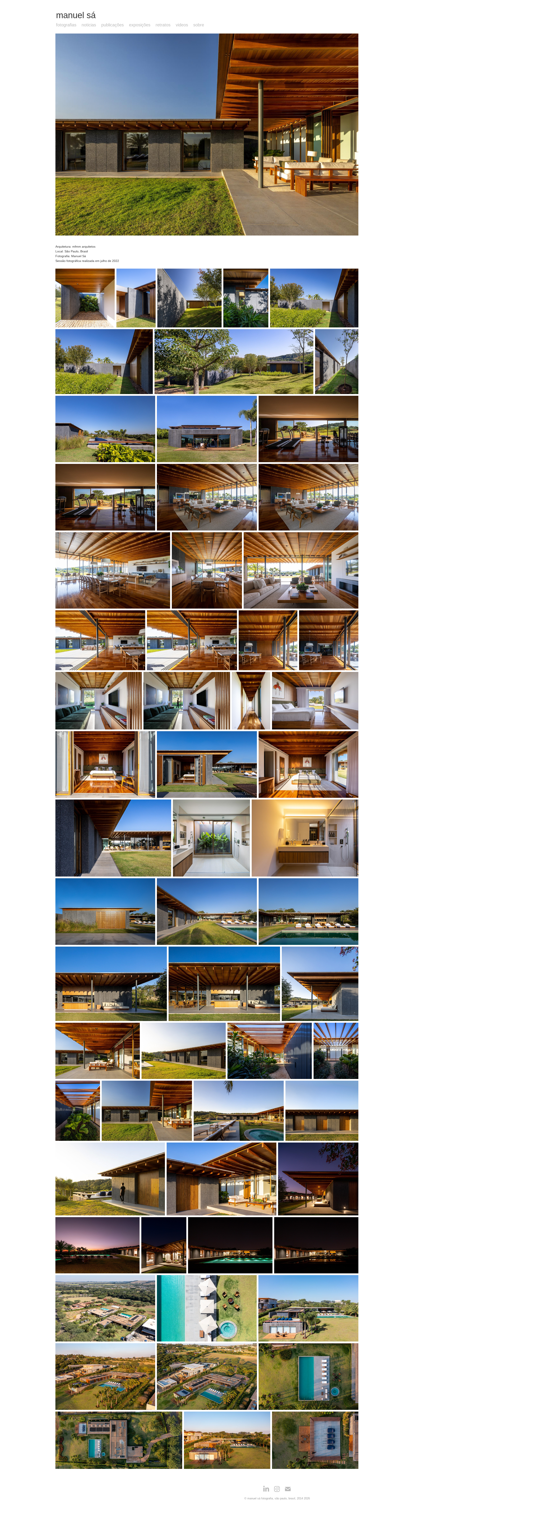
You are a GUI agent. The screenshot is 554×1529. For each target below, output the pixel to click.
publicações (112, 24)
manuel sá (76, 15)
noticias (89, 24)
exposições (139, 24)
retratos (163, 24)
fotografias (66, 24)
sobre (198, 24)
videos (182, 24)
